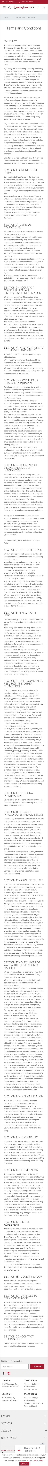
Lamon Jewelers (7, 1450)
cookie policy (38, 1460)
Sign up (37, 1366)
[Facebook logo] (3, 1373)
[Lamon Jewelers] (24, 7)
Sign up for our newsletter (11, 1361)
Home (6, 17)
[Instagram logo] (8, 1373)
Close (24, 1463)
